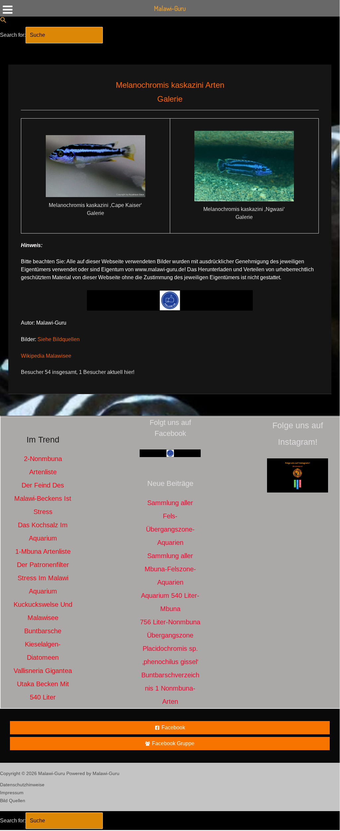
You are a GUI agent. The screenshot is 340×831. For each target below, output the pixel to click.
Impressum (12, 792)
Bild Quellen (12, 800)
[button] (3, 21)
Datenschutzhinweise (22, 784)
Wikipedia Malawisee (46, 356)
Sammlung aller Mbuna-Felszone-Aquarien (170, 569)
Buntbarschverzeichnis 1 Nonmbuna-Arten (170, 688)
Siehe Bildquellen (58, 339)
